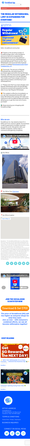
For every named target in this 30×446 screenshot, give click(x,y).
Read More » (3, 365)
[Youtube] (17, 433)
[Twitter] (6, 433)
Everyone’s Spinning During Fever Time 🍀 (13, 385)
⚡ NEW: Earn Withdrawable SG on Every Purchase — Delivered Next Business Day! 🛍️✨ (15, 360)
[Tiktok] (12, 433)
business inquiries (10, 422)
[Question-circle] (23, 433)
